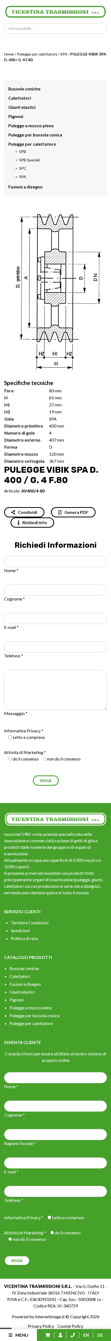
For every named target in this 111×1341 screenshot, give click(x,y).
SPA (63, 54)
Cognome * (14, 598)
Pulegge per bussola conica (35, 134)
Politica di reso (24, 938)
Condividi (27, 512)
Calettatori (19, 97)
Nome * (11, 570)
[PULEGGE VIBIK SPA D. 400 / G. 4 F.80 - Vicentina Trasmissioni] (55, 11)
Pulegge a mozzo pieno (31, 125)
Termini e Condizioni (29, 922)
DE (100, 1334)
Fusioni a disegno (25, 186)
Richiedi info (34, 522)
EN (86, 1334)
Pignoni (15, 116)
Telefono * (13, 655)
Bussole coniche (24, 88)
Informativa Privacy (22, 730)
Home (9, 54)
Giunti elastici (22, 107)
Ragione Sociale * (20, 1143)
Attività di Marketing (23, 752)
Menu (21, 1334)
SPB (22, 151)
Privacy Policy (41, 1326)
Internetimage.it (50, 1316)
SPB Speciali (29, 160)
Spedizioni (20, 930)
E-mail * (11, 627)
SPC (22, 168)
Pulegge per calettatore (37, 54)
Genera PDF (76, 512)
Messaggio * (15, 713)
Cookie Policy (70, 1326)
